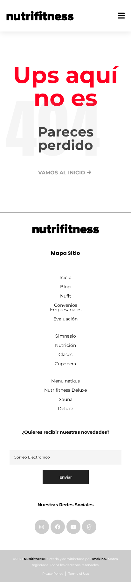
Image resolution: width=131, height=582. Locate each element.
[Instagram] (42, 527)
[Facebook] (58, 527)
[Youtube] (73, 527)
